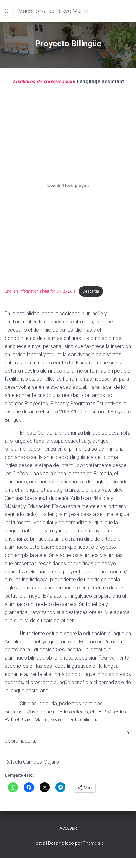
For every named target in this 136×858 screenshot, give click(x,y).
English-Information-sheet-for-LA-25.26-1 (40, 291)
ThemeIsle (93, 843)
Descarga (91, 291)
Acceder (68, 828)
